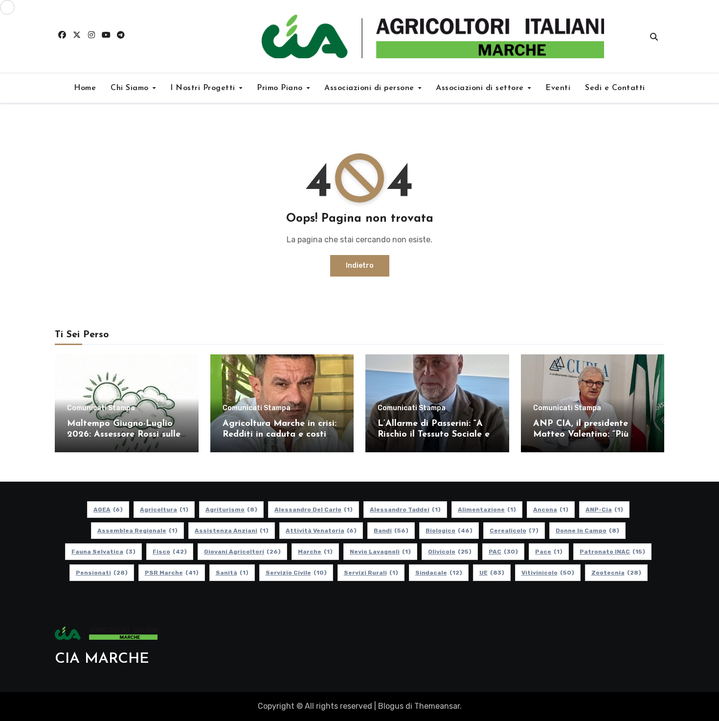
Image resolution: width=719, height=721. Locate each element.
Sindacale (438, 572)
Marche (315, 551)
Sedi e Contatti (615, 88)
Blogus (391, 706)
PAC (503, 551)
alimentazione (487, 509)
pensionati (102, 572)
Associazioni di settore (481, 88)
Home (85, 88)
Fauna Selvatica (103, 551)
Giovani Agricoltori (242, 551)
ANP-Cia (604, 509)
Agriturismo (231, 509)
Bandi (391, 530)
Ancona (550, 509)
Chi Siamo (131, 88)
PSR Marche (172, 572)
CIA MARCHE (102, 659)
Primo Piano (281, 88)
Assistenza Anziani (232, 530)
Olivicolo (450, 551)
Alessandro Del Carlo (313, 509)
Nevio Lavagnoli (380, 551)
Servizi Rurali (371, 572)
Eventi (557, 88)
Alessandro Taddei (405, 509)
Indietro (360, 265)
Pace (548, 551)
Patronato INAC (612, 551)
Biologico (449, 530)
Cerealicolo (514, 530)
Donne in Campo (587, 530)
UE (491, 572)
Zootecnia (616, 572)
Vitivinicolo (547, 572)
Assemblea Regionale (137, 530)
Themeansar (437, 706)
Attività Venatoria (321, 530)
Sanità (232, 572)
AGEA (108, 509)
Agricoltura (164, 509)
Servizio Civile (296, 572)
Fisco (170, 551)
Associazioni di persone (370, 88)
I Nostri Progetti (204, 88)
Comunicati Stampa (101, 408)
